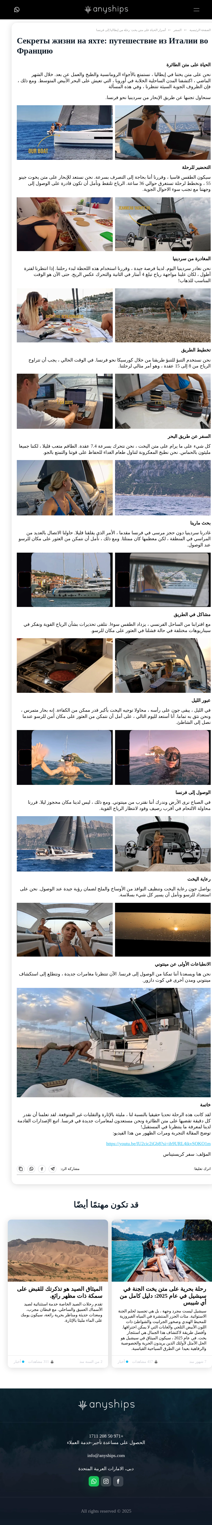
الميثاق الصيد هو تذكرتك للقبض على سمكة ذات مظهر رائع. (59, 1292)
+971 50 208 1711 (106, 1436)
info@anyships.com (106, 1455)
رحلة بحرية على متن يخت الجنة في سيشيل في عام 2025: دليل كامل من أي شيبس (163, 1296)
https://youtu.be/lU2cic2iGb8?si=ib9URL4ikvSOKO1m (158, 1143)
